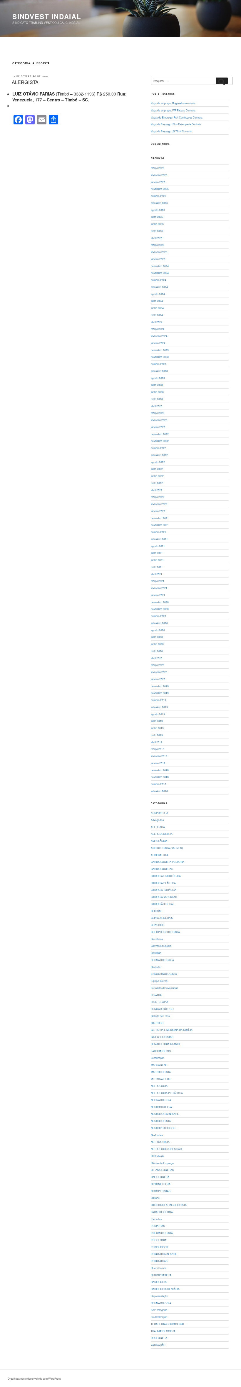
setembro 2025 (159, 203)
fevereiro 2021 (159, 588)
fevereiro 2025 (159, 252)
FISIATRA (156, 995)
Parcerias (156, 1219)
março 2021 (157, 581)
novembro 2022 (160, 440)
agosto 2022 (158, 462)
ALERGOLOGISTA (162, 833)
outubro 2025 (158, 196)
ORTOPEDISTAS (160, 1191)
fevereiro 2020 (159, 672)
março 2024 (157, 328)
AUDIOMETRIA (159, 855)
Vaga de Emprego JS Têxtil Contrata (171, 131)
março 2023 (157, 412)
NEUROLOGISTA (161, 1121)
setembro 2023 (159, 371)
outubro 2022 (158, 448)
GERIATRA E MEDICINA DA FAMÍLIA (172, 1029)
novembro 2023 (160, 356)
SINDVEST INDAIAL (46, 16)
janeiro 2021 (158, 595)
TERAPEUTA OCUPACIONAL (168, 1324)
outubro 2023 (158, 364)
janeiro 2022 (158, 511)
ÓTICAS (155, 1198)
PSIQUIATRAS (159, 1261)
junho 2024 (157, 308)
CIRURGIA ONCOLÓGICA (166, 876)
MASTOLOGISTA (161, 1072)
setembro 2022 (159, 455)
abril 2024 (156, 322)
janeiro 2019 (158, 763)
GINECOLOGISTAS (162, 1037)
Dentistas (156, 953)
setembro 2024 (159, 287)
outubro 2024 (158, 280)
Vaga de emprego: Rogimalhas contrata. (173, 103)
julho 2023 (157, 384)
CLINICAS (156, 911)
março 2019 (157, 749)
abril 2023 (156, 406)
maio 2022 (157, 483)
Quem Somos (158, 1268)
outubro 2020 (158, 616)
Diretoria (155, 967)
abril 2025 (156, 238)
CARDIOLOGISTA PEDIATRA (167, 861)
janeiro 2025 (158, 259)
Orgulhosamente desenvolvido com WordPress (34, 1378)
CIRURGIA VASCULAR (164, 897)
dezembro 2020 (160, 602)
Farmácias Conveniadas (164, 988)
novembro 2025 (160, 188)
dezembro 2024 (160, 266)
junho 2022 (157, 476)
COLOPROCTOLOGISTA (165, 932)
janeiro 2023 (158, 427)
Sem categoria (159, 1310)
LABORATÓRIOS (161, 1051)
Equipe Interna (159, 981)
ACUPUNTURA (159, 813)
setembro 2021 (159, 539)
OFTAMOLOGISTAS (162, 1170)
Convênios (157, 939)
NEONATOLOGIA (161, 1100)
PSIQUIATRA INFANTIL (164, 1254)
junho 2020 (157, 644)
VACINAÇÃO (158, 1345)
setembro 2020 (159, 623)
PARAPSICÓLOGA (162, 1212)
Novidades (157, 1135)
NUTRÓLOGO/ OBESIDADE (167, 1149)
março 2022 (157, 496)
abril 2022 (156, 490)
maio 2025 (157, 231)
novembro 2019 (160, 693)
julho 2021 (157, 553)
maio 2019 (157, 735)
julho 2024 (157, 300)
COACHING (157, 925)
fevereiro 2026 (159, 175)
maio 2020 (157, 651)
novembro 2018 (160, 777)
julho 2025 (157, 216)
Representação (159, 1296)
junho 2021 (157, 560)
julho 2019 (157, 721)
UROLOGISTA (159, 1338)
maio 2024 (157, 315)
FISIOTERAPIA (159, 1001)
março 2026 (157, 168)
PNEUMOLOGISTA (162, 1233)
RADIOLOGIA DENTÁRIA (165, 1289)
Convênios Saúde (161, 945)
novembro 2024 (160, 272)
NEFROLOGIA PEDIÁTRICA (167, 1093)
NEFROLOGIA (159, 1085)
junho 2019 (157, 728)
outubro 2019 (158, 700)
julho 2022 (157, 468)
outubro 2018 (158, 784)
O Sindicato (157, 1156)
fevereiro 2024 (159, 336)
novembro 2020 (160, 609)
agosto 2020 (158, 630)
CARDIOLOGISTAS (162, 869)
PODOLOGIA (158, 1240)
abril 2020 (156, 658)
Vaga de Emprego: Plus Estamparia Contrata (176, 124)
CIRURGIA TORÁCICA (163, 889)
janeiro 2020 (158, 679)
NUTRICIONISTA (160, 1142)
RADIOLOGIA (159, 1282)
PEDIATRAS (158, 1226)
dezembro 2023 (160, 350)
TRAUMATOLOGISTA (163, 1331)
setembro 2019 (159, 707)
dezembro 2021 (160, 518)
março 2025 (157, 244)
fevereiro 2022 (159, 504)
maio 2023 (157, 399)
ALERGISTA (25, 81)
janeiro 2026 (158, 182)
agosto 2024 (158, 294)
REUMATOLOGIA (161, 1303)
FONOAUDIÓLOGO (162, 1009)
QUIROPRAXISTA (161, 1275)
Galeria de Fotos (160, 1016)
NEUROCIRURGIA (161, 1107)
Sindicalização (159, 1317)
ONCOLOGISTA (160, 1177)
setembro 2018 (159, 791)
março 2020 (157, 665)
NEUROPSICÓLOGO (163, 1128)
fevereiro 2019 (159, 756)
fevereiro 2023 (159, 420)
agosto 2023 (158, 378)
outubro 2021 (158, 532)
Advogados (157, 820)
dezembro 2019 (160, 686)
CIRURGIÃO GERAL (162, 904)
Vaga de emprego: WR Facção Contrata (173, 110)
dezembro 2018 (160, 770)
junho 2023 (157, 392)
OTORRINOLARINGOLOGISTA (169, 1205)
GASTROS (157, 1023)
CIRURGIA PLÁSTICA (163, 883)
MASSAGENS (159, 1065)
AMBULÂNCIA (159, 841)
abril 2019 (156, 742)
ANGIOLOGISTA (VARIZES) (167, 848)
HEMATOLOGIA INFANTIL (165, 1044)
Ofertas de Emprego (162, 1163)
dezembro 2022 (160, 434)
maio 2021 (157, 567)
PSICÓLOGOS (159, 1247)
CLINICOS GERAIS (162, 917)
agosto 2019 (158, 714)
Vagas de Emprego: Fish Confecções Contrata (176, 117)
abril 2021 (156, 574)
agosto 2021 (158, 546)
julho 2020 (157, 637)
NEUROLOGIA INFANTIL (165, 1113)
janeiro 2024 (158, 343)
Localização (157, 1057)
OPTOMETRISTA (160, 1184)
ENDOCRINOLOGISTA (164, 973)
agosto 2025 (158, 210)
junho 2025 (157, 224)
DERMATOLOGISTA (162, 960)
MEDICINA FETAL (161, 1079)
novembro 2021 (160, 524)
